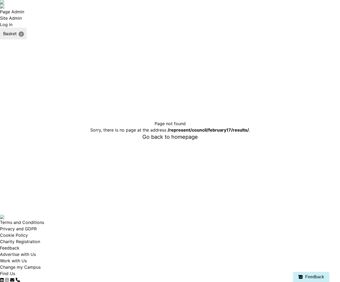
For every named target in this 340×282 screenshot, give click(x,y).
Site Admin (11, 18)
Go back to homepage (170, 137)
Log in (6, 24)
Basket (10, 33)
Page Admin (12, 11)
